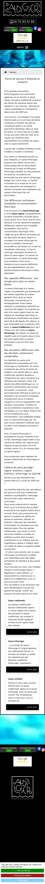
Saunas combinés (15, 679)
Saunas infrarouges (16, 641)
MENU (20, 47)
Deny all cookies (23, 875)
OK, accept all (23, 870)
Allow (14, 30)
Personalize (22, 880)
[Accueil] (5, 72)
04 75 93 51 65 (24, 21)
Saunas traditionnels (16, 600)
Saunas (12, 72)
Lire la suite (32, 632)
